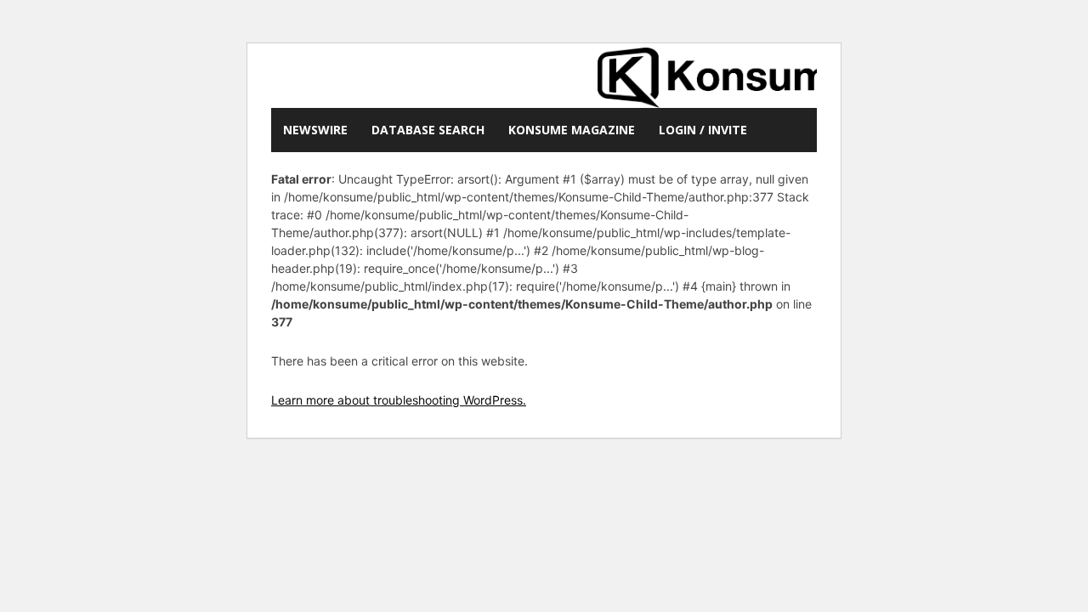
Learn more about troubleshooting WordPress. (398, 400)
